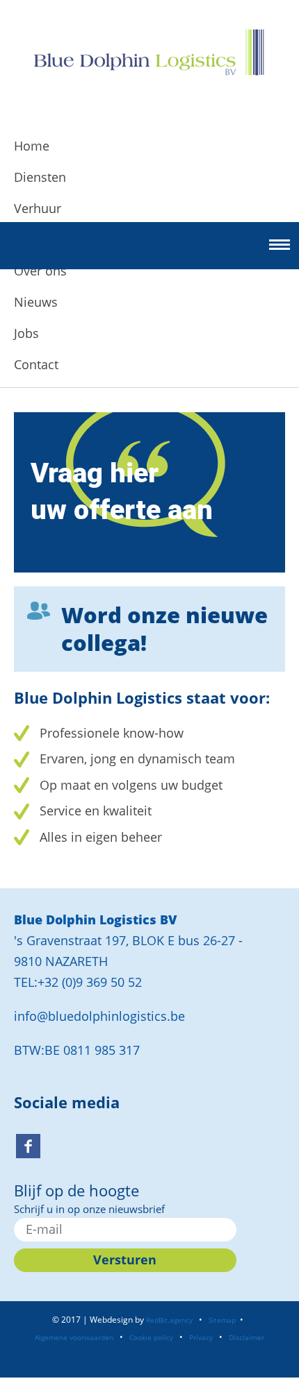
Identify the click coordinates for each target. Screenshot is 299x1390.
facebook (28, 1146)
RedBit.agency (169, 1320)
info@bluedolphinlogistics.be (99, 1016)
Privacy (201, 1337)
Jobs (26, 333)
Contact (36, 364)
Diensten (40, 177)
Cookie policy (151, 1337)
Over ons (40, 270)
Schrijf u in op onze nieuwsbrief (89, 1209)
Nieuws (36, 302)
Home (31, 145)
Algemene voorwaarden (74, 1337)
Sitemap (222, 1320)
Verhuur (37, 208)
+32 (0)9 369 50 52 (90, 982)
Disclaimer (246, 1337)
